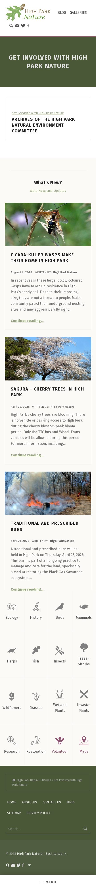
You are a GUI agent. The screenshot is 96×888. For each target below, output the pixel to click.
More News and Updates (48, 191)
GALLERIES (78, 12)
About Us (29, 802)
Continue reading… (27, 321)
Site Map (14, 813)
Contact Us (52, 802)
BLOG (62, 12)
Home (11, 802)
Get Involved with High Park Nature (38, 113)
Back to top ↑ (56, 854)
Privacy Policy (38, 813)
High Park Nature (65, 272)
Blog (71, 802)
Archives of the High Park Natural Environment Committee (43, 125)
